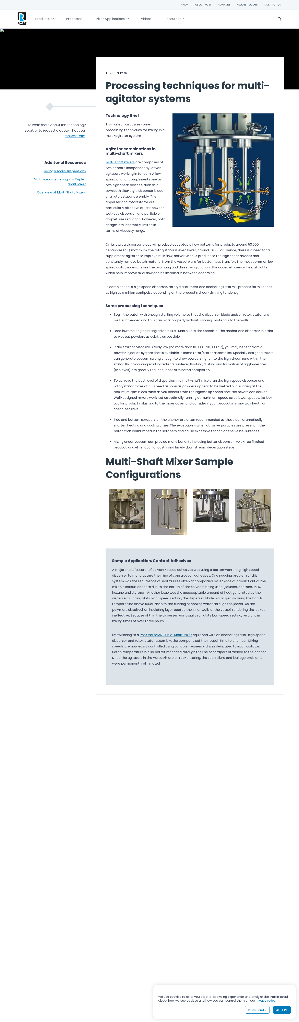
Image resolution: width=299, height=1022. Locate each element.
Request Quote (247, 4)
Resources (173, 18)
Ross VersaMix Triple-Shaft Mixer (166, 635)
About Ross (203, 4)
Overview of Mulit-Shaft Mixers (61, 192)
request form (75, 136)
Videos (146, 18)
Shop (185, 4)
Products (42, 18)
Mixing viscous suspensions (65, 171)
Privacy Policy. (266, 1001)
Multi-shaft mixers (120, 162)
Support (224, 4)
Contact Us (272, 4)
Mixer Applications (110, 18)
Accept (282, 1010)
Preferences (257, 1010)
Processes (74, 18)
